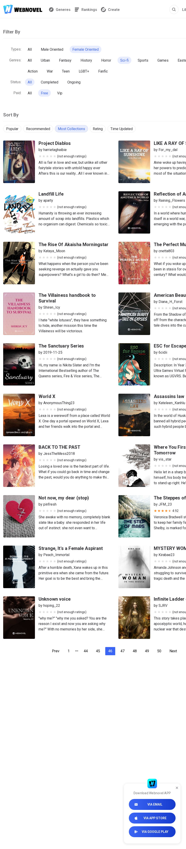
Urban (45, 60)
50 (159, 651)
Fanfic (103, 71)
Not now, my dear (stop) (64, 498)
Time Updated (121, 129)
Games (163, 60)
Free (44, 93)
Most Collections (71, 129)
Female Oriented (85, 49)
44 (86, 651)
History (86, 60)
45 (98, 651)
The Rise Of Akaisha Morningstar (74, 244)
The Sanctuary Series (61, 346)
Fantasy (65, 60)
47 (122, 651)
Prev (55, 651)
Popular (12, 129)
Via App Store (155, 818)
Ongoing (74, 82)
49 (147, 651)
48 (135, 651)
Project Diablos (55, 143)
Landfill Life (51, 194)
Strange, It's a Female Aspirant (71, 548)
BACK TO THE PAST (59, 447)
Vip (59, 93)
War (50, 71)
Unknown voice (55, 599)
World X (47, 396)
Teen (66, 71)
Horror (106, 60)
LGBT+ (84, 71)
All (30, 49)
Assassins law (169, 396)
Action (33, 71)
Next (173, 651)
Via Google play (155, 832)
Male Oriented (52, 49)
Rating (98, 129)
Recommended (38, 129)
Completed (49, 82)
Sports (143, 60)
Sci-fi (124, 60)
